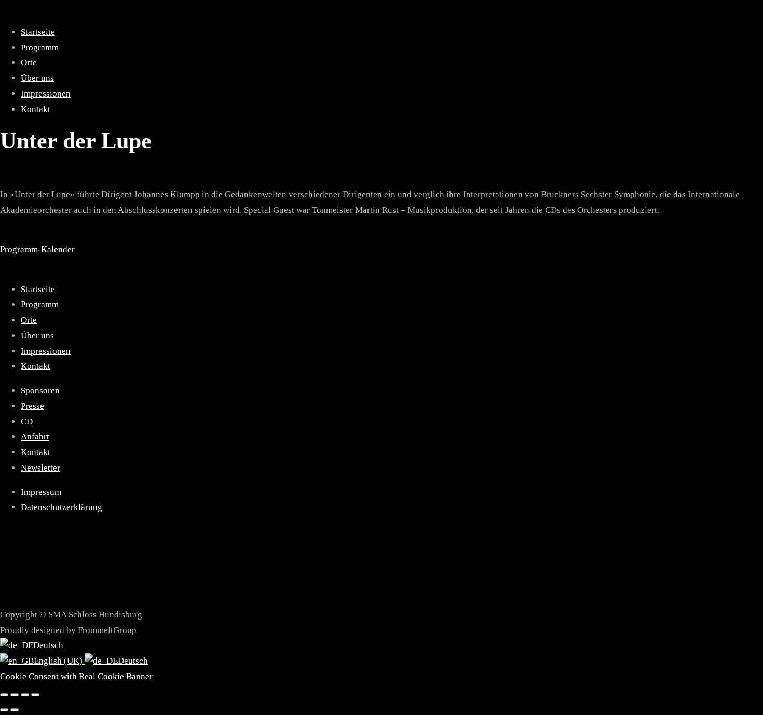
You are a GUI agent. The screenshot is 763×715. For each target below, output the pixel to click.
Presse (32, 406)
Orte (29, 62)
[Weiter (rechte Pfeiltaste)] (14, 709)
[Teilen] (25, 694)
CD (27, 422)
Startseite (38, 32)
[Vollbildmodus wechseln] (14, 694)
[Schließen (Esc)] (35, 694)
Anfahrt (35, 437)
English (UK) (59, 661)
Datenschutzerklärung (61, 507)
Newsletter (40, 468)
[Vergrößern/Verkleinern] (4, 694)
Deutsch (48, 645)
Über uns (37, 78)
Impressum (41, 492)
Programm (40, 47)
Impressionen (46, 94)
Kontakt (35, 109)
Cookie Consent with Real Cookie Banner (76, 676)
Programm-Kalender (37, 249)
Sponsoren (40, 390)
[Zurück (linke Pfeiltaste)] (4, 709)
